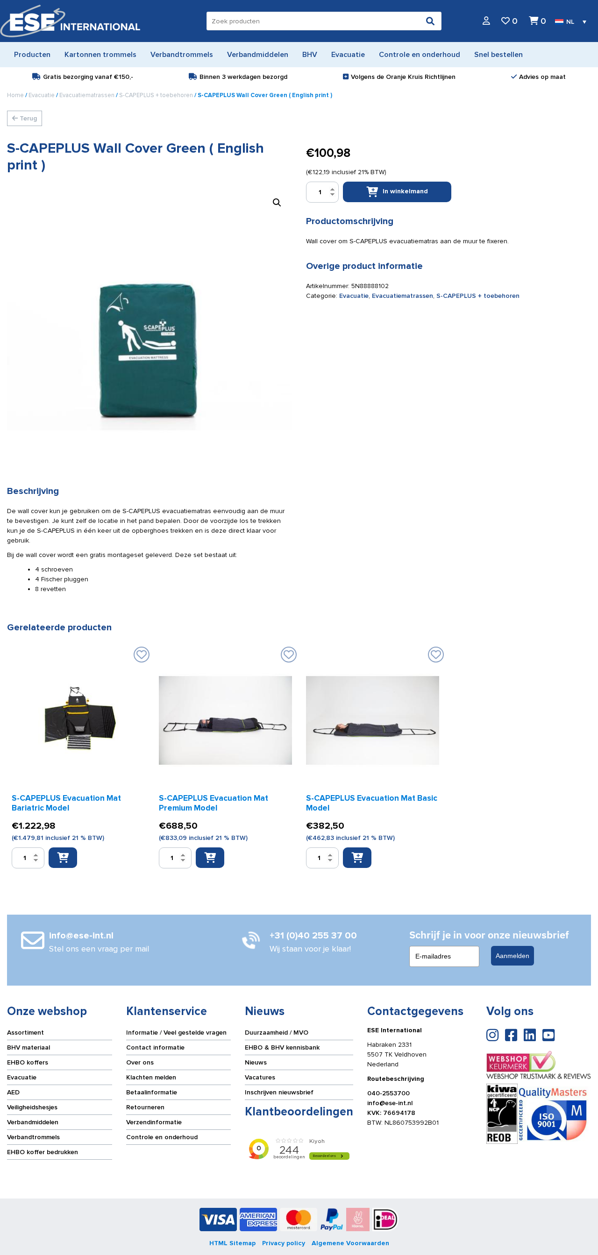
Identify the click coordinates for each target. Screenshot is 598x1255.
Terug (27, 118)
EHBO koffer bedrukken (42, 1152)
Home (15, 95)
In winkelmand (405, 191)
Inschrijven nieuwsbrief (279, 1092)
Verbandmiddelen (32, 1122)
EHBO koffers (27, 1062)
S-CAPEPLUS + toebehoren (156, 95)
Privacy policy (283, 1243)
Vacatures (260, 1077)
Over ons (140, 1062)
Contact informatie (155, 1047)
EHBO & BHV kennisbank (282, 1047)
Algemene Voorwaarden (350, 1243)
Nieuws (256, 1062)
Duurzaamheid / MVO (276, 1032)
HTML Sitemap (232, 1243)
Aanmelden (512, 955)
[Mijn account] (486, 21)
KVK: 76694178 (391, 1113)
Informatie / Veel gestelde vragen (176, 1032)
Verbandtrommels (33, 1137)
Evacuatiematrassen (86, 95)
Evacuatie (41, 95)
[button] (277, 202)
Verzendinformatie (154, 1122)
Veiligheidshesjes (32, 1107)
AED (13, 1092)
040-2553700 (388, 1093)
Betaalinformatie (151, 1092)
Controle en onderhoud (162, 1137)
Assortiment (25, 1032)
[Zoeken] (430, 21)
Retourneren (145, 1107)
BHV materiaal (28, 1047)
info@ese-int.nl (390, 1103)
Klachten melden (151, 1077)
